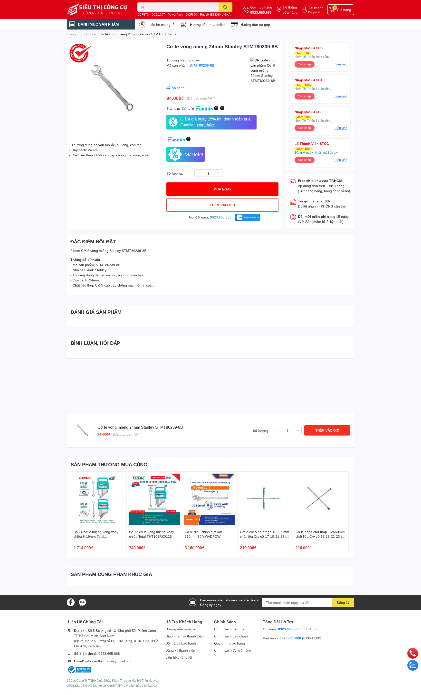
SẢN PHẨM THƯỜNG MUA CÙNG (109, 464)
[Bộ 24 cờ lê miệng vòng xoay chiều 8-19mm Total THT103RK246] (98, 499)
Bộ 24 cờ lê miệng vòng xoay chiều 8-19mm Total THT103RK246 (96, 536)
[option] (114, 88)
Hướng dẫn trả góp (255, 24)
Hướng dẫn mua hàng (182, 629)
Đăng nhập (314, 12)
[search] (225, 7)
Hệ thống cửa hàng (290, 9)
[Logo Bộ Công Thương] (79, 669)
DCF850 (191, 14)
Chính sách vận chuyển (232, 636)
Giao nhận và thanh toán (184, 636)
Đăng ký (343, 602)
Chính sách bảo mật (229, 629)
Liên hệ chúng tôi (162, 24)
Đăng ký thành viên (180, 650)
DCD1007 (158, 14)
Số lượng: (174, 173)
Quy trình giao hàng (229, 643)
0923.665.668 (261, 12)
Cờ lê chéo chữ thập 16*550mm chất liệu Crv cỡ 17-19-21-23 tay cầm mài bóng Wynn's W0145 (320, 536)
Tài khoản (316, 8)
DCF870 (143, 14)
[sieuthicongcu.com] (97, 10)
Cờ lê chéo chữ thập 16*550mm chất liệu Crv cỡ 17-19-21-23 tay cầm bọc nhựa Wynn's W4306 (265, 536)
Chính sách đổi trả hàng (232, 650)
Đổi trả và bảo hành (180, 643)
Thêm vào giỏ (222, 205)
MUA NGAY (222, 189)
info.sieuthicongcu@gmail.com (108, 661)
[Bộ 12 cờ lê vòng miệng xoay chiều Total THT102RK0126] (154, 499)
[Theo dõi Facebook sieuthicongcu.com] (71, 602)
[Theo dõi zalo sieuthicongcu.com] (82, 602)
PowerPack (175, 14)
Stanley (194, 60)
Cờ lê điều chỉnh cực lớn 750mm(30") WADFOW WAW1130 (203, 536)
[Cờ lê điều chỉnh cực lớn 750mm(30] (210, 499)
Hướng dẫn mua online (208, 24)
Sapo (70, 691)
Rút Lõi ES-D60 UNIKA (215, 14)
